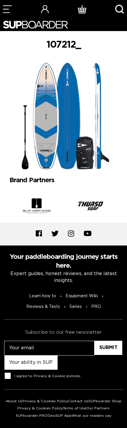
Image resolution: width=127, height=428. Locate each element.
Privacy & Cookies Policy (45, 401)
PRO (96, 307)
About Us (14, 401)
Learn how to (42, 296)
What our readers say (91, 415)
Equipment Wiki (82, 296)
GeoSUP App (59, 415)
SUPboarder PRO (32, 415)
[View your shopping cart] (82, 9)
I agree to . (47, 375)
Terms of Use (74, 408)
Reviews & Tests (43, 307)
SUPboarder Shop (104, 401)
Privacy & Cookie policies (57, 375)
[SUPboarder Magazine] (35, 25)
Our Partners (98, 408)
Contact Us (78, 401)
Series (75, 307)
